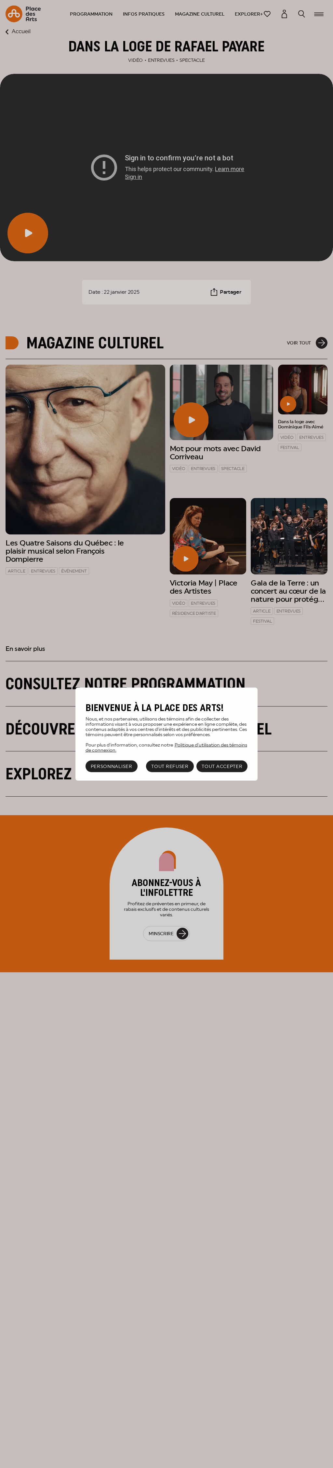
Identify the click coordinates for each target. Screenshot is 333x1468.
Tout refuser (169, 766)
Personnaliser (111, 766)
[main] (166, 734)
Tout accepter (222, 766)
